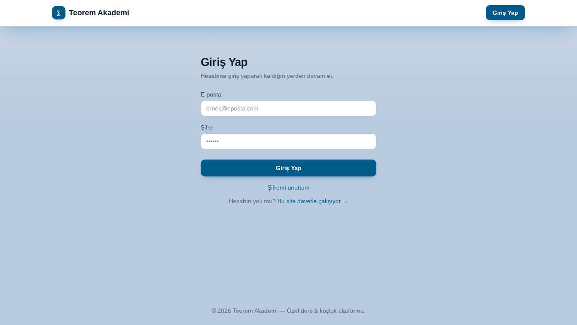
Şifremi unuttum (288, 187)
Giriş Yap (505, 12)
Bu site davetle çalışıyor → (313, 201)
